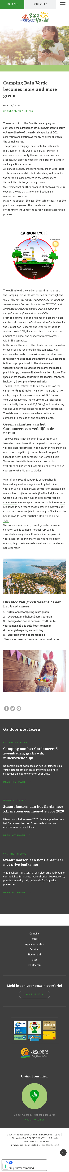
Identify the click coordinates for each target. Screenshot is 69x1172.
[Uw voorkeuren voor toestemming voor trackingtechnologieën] (6, 1166)
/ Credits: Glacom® (49, 1145)
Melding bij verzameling (19, 1168)
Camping (34, 934)
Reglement (34, 954)
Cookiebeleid (31, 1145)
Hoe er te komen (34, 1119)
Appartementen (34, 944)
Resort (34, 939)
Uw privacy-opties (27, 1162)
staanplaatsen (39, 507)
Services (34, 949)
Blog (34, 960)
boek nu (12, 4)
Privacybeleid (16, 1145)
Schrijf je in (34, 994)
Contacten (40, 4)
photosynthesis (53, 187)
